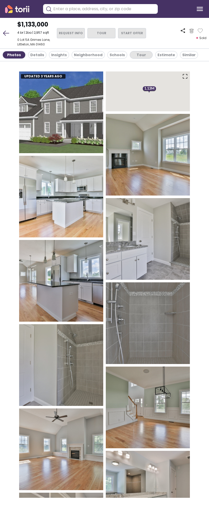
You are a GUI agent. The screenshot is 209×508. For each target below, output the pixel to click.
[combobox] (104, 9)
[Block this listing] (191, 31)
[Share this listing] (182, 30)
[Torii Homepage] (20, 9)
